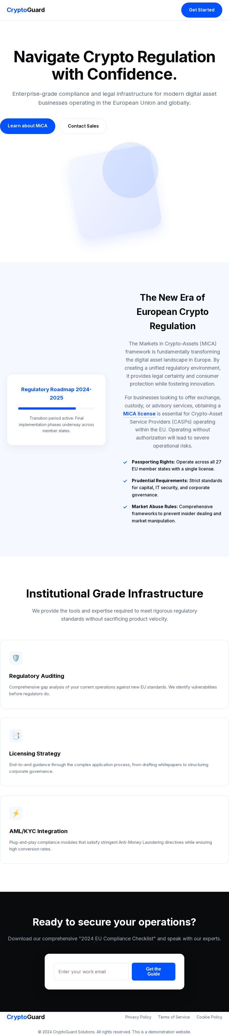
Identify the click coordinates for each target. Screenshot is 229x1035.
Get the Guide (153, 971)
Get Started (201, 10)
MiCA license (139, 414)
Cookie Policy (209, 1017)
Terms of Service (174, 1017)
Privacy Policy (138, 1017)
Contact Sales (83, 126)
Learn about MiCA (27, 125)
